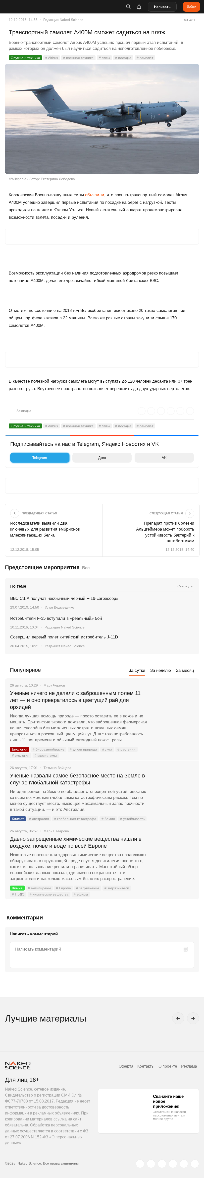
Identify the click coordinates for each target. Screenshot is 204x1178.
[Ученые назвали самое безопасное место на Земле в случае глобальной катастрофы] (173, 794)
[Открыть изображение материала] (102, 119)
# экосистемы (46, 756)
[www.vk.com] (151, 1164)
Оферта (126, 1066)
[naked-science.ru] (195, 1164)
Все (86, 567)
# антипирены (39, 888)
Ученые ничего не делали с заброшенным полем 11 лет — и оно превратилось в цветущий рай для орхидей (75, 700)
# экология (20, 756)
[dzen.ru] (173, 1164)
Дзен (102, 458)
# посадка (123, 58)
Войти (191, 6)
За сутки (137, 670)
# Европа (63, 888)
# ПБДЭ (18, 894)
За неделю (160, 670)
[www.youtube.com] (162, 1164)
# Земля (108, 819)
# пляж (104, 58)
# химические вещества (49, 894)
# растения (126, 749)
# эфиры (81, 894)
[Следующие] (193, 1018)
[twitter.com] (140, 1164)
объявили (94, 195)
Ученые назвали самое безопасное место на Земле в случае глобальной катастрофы (77, 779)
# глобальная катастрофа (75, 819)
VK (164, 458)
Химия (17, 888)
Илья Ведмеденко (59, 607)
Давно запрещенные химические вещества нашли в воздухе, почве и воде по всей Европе (76, 842)
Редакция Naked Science (63, 20)
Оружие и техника (25, 58)
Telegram (39, 458)
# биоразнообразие (48, 749)
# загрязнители (116, 888)
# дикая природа (83, 749)
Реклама (189, 1066)
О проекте (167, 1066)
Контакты (145, 1066)
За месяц (185, 670)
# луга (107, 749)
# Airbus (51, 58)
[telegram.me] (184, 1164)
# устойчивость (132, 819)
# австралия (39, 819)
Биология (19, 749)
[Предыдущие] (178, 1018)
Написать (162, 7)
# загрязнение (87, 888)
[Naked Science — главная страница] (30, 6)
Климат (18, 819)
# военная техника (78, 58)
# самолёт (145, 58)
